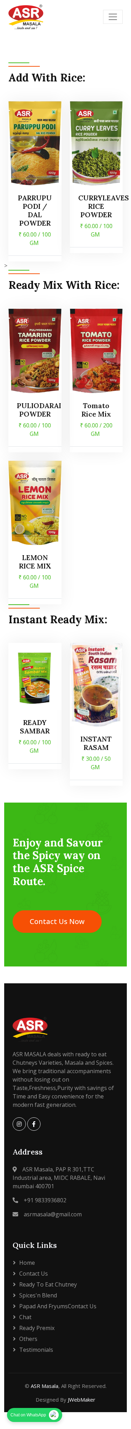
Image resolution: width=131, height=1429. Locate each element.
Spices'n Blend (38, 1295)
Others (28, 1339)
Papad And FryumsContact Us (57, 1306)
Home (27, 1263)
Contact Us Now (57, 921)
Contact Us (33, 1273)
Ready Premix (36, 1328)
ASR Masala (44, 1385)
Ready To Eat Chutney (48, 1284)
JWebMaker (81, 1399)
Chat (25, 1317)
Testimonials (36, 1350)
